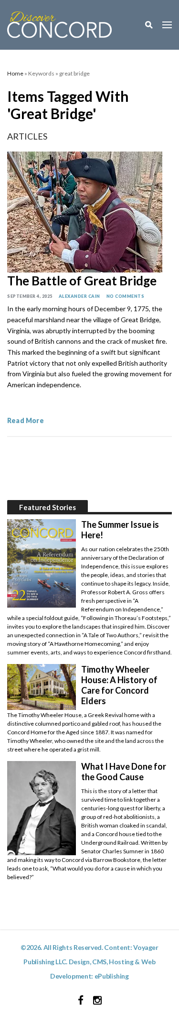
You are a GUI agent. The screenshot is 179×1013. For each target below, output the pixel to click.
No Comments (125, 296)
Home (15, 73)
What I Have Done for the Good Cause (123, 771)
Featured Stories (47, 507)
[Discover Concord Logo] (59, 23)
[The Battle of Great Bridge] (84, 210)
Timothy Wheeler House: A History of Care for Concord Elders (119, 685)
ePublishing (112, 976)
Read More (25, 420)
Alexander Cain (79, 296)
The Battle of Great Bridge (82, 280)
